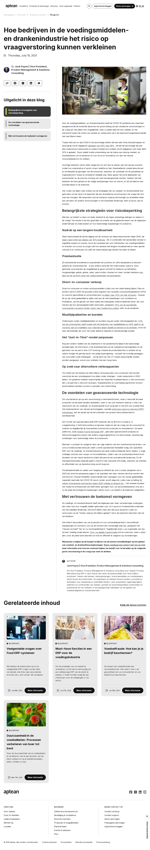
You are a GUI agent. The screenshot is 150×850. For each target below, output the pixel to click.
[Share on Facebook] (15, 83)
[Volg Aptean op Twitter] (135, 792)
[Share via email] (39, 83)
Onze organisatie (65, 6)
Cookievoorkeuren (49, 842)
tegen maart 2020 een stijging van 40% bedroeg (83, 240)
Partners (77, 6)
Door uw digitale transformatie (103, 532)
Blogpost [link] (54, 15)
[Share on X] (23, 83)
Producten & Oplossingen (39, 6)
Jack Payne (21, 66)
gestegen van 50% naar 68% (101, 146)
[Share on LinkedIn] (31, 83)
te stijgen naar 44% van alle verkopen (119, 295)
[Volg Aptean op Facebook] (130, 792)
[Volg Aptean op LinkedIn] (140, 792)
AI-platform (23, 6)
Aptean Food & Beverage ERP (90, 432)
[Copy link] (7, 83)
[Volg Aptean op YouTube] (144, 792)
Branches (54, 6)
